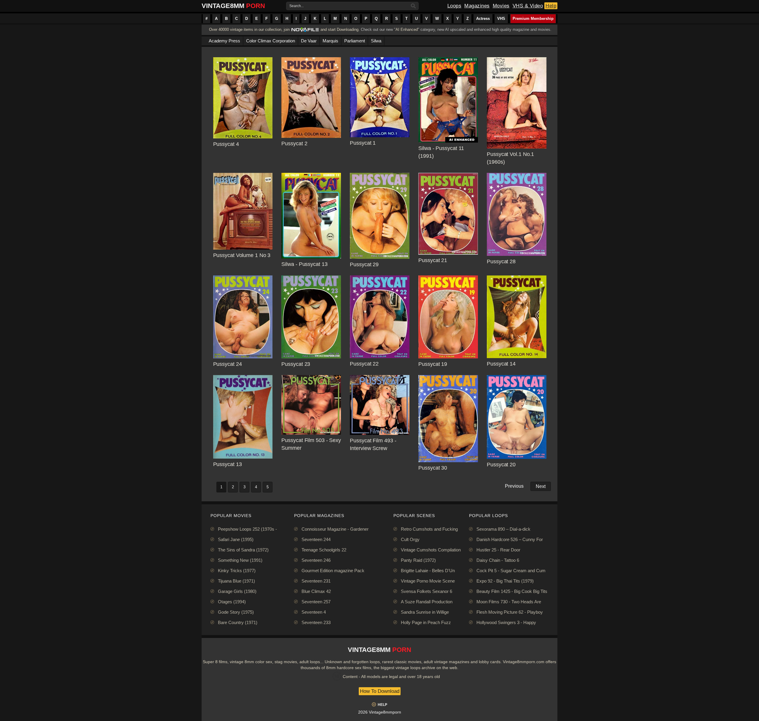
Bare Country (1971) (237, 622)
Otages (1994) (232, 601)
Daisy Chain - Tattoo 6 (497, 560)
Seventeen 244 (316, 539)
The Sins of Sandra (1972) (243, 549)
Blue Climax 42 (316, 591)
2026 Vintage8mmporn (379, 712)
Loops (454, 6)
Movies (501, 6)
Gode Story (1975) (236, 612)
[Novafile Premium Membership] (305, 31)
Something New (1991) (240, 560)
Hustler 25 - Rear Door (498, 549)
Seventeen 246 (316, 560)
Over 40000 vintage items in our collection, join (249, 29)
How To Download (379, 691)
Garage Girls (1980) (237, 591)
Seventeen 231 (316, 580)
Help (551, 6)
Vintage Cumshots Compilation (431, 549)
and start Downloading (339, 29)
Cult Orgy (410, 539)
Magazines (477, 6)
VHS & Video (528, 6)
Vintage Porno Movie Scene (428, 580)
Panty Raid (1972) (418, 560)
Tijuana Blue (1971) (236, 580)
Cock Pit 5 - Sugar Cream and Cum (511, 570)
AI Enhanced (407, 29)
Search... (296, 6)
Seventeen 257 (316, 601)
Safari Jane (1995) (235, 539)
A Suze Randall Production (426, 601)
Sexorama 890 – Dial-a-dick (503, 529)
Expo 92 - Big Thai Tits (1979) (505, 580)
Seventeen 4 (314, 612)
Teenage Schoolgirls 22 (324, 549)
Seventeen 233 (316, 622)
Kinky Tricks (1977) (237, 570)
